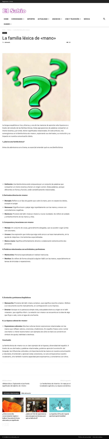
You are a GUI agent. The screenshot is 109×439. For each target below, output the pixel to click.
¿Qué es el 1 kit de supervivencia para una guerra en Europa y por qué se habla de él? (36, 416)
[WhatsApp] (19, 47)
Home (6, 19)
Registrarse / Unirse (7, 1)
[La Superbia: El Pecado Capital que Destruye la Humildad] (59, 405)
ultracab (7, 42)
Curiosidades (16, 19)
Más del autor (26, 393)
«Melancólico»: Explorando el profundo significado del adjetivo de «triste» (15, 385)
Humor (7, 24)
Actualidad (42, 19)
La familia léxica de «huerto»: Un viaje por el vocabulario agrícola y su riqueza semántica (55, 385)
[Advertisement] (36, 166)
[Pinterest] (14, 47)
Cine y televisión (72, 19)
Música (87, 19)
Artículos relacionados (11, 393)
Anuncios (56, 19)
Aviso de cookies (97, 437)
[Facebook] (4, 47)
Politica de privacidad (84, 437)
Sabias (9, 30)
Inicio (3, 30)
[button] (104, 19)
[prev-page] (3, 424)
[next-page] (7, 424)
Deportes (31, 19)
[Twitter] (9, 47)
